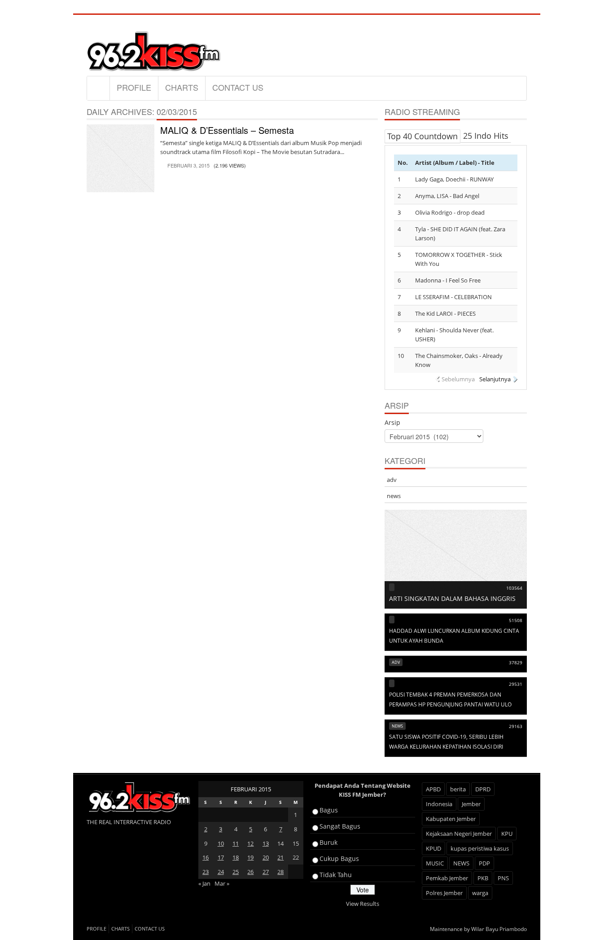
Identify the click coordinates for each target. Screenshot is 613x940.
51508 (515, 620)
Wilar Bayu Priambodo (499, 928)
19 (250, 857)
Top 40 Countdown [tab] (422, 136)
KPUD (433, 848)
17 (221, 857)
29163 (515, 726)
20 (266, 857)
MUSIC (435, 863)
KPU (506, 834)
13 (266, 843)
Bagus (329, 810)
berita (458, 789)
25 (235, 872)
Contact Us (237, 87)
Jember (471, 804)
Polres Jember (444, 893)
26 (250, 872)
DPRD (482, 789)
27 (266, 872)
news (394, 496)
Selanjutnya (495, 379)
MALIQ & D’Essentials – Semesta (227, 130)
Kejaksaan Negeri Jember (459, 834)
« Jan (204, 883)
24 (221, 872)
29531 (515, 684)
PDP (484, 863)
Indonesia (439, 804)
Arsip (392, 422)
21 (280, 857)
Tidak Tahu (336, 874)
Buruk (328, 842)
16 (205, 857)
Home (98, 88)
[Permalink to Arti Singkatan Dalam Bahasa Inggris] (456, 559)
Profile (134, 87)
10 (221, 843)
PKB (482, 878)
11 (235, 843)
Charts (181, 87)
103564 (514, 588)
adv (392, 480)
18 (235, 857)
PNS (503, 878)
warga (480, 893)
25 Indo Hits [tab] (485, 135)
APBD (433, 789)
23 (205, 872)
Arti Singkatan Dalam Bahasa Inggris (452, 598)
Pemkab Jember (447, 878)
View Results (362, 904)
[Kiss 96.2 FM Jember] (154, 49)
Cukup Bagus (339, 858)
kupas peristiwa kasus (480, 848)
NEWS (461, 863)
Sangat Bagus (340, 826)
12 (250, 843)
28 (280, 872)
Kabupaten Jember (451, 819)
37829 (515, 662)
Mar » (222, 883)
